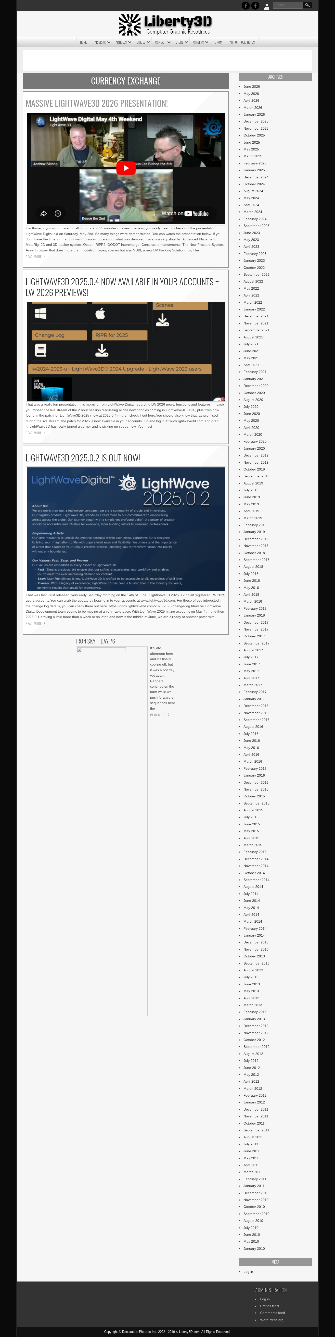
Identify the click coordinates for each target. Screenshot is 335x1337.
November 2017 (256, 629)
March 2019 (253, 518)
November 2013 (256, 949)
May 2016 (251, 748)
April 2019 (251, 511)
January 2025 (254, 170)
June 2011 (252, 1151)
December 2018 (256, 539)
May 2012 (251, 1075)
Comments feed (272, 1313)
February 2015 (255, 852)
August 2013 (253, 970)
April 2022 (251, 295)
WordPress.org (271, 1320)
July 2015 (251, 817)
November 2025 (256, 128)
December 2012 (256, 1026)
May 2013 (251, 991)
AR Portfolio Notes (242, 42)
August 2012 (253, 1054)
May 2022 (251, 288)
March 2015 (253, 845)
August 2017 (253, 650)
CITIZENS (198, 42)
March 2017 (253, 685)
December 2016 (256, 706)
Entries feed (269, 1306)
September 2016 (257, 720)
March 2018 (253, 601)
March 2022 (253, 302)
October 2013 (254, 956)
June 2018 (252, 580)
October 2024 (254, 184)
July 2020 (251, 407)
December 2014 (256, 859)
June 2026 (252, 86)
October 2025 (254, 135)
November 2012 (256, 1033)
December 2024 (256, 177)
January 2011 (254, 1186)
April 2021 (251, 365)
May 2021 (251, 358)
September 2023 (257, 226)
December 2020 (256, 386)
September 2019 (257, 476)
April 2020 (251, 428)
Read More (34, 256)
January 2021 (254, 379)
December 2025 (256, 121)
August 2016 (253, 727)
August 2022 (253, 281)
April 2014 (251, 914)
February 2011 (255, 1179)
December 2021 (256, 316)
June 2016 (252, 741)
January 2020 (254, 448)
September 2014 (257, 880)
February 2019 (255, 525)
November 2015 (256, 789)
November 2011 (256, 1116)
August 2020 (253, 400)
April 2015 (251, 838)
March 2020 (253, 434)
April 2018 (251, 594)
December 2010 (256, 1193)
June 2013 (252, 984)
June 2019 (252, 497)
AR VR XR (100, 42)
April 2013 (251, 998)
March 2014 (253, 921)
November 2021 (256, 323)
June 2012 (252, 1068)
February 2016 (255, 768)
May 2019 (251, 504)
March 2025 (253, 156)
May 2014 (251, 908)
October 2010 (254, 1207)
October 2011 (254, 1123)
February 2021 (255, 372)
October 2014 (254, 873)
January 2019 (254, 532)
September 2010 (257, 1214)
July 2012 (251, 1061)
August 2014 (253, 887)
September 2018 (257, 560)
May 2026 (251, 94)
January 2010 (254, 1248)
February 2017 (255, 692)
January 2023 (254, 260)
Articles (121, 42)
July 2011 (251, 1144)
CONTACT (160, 42)
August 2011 (253, 1137)
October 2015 (254, 796)
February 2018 (255, 608)
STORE (179, 42)
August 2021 (253, 337)
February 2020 (255, 441)
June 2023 (252, 233)
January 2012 (254, 1102)
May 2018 (251, 588)
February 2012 (255, 1095)
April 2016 (251, 754)
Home (83, 42)
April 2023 (251, 246)
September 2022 (257, 274)
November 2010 (256, 1200)
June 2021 (252, 351)
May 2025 (251, 149)
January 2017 (254, 699)
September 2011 (256, 1130)
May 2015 (251, 831)
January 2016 (254, 775)
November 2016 (256, 713)
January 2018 (254, 615)
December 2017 (256, 622)
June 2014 (252, 901)
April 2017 (251, 678)
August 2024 (253, 191)
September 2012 (257, 1047)
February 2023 (255, 254)
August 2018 (253, 567)
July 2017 (251, 657)
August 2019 (253, 483)
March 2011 (253, 1172)
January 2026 (254, 114)
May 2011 (251, 1158)
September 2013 (257, 963)
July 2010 (251, 1228)
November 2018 (256, 546)
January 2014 (254, 935)
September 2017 (257, 643)
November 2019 (256, 462)
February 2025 (255, 163)
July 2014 (251, 894)
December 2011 (256, 1109)
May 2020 (251, 420)
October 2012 (254, 1040)
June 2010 (252, 1235)
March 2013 (253, 1005)
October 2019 (254, 469)
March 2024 (253, 212)
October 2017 (254, 636)
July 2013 (251, 977)
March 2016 (253, 761)
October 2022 (254, 268)
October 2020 (254, 393)
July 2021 (251, 344)
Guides (141, 42)
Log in (248, 1272)
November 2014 (256, 866)
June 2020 (252, 414)
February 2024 (255, 219)
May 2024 (251, 198)
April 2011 (251, 1165)
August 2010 (253, 1221)
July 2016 (251, 734)
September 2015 (257, 803)
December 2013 (256, 942)
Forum (218, 42)
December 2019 (256, 455)
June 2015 (252, 824)
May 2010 (251, 1241)
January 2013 (254, 1019)
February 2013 (255, 1012)
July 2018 (251, 574)
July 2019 (251, 490)
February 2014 (255, 928)
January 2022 (254, 309)
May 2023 (251, 240)
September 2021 (257, 330)
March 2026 (253, 108)
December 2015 (256, 782)
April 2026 (251, 100)
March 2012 (253, 1088)
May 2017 (251, 671)
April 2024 (251, 205)
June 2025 (252, 142)
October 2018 (254, 553)
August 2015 (253, 810)
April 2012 (251, 1081)
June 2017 (252, 664)
